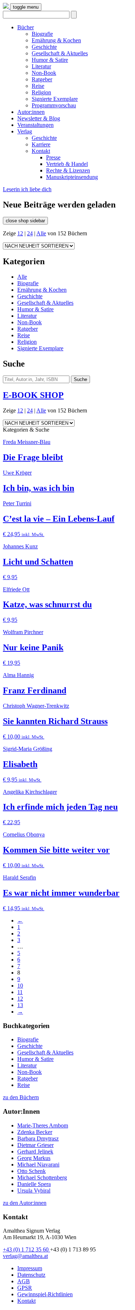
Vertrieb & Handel (67, 164)
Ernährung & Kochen (56, 40)
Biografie (42, 34)
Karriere (41, 144)
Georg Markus (33, 1158)
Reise (38, 86)
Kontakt (41, 151)
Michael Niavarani (38, 1164)
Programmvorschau (54, 105)
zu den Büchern (21, 1097)
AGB (23, 1281)
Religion (41, 92)
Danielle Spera (34, 1184)
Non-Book (44, 73)
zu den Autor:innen (24, 1203)
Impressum (29, 1268)
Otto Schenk (31, 1171)
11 (20, 992)
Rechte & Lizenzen (68, 170)
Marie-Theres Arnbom (42, 1125)
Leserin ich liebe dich (27, 189)
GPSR (24, 1288)
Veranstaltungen (35, 125)
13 (20, 1005)
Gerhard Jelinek (35, 1151)
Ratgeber (42, 79)
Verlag (24, 131)
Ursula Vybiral (33, 1190)
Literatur (41, 66)
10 (20, 985)
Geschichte (44, 47)
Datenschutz (31, 1275)
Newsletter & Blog (38, 118)
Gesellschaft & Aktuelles (60, 53)
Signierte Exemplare (55, 99)
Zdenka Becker (34, 1132)
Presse (53, 157)
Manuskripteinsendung (72, 177)
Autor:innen (31, 112)
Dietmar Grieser (35, 1145)
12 (20, 233)
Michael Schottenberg (42, 1177)
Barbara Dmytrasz (38, 1138)
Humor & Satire (50, 60)
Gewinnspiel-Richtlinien (45, 1294)
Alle (41, 233)
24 (30, 233)
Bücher (25, 27)
